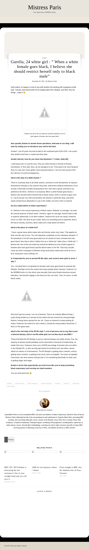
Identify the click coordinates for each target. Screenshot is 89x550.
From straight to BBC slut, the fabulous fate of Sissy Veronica (71, 470)
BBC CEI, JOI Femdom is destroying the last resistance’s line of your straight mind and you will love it (15, 473)
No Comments (44, 391)
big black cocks (19, 383)
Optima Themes (22, 546)
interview (57, 383)
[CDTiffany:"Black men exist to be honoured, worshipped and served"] (9, 439)
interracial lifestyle (46, 383)
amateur (9, 383)
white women (11, 386)
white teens (76, 383)
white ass (66, 383)
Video (44, 58)
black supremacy (33, 383)
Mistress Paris (44, 7)
